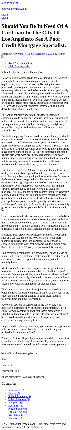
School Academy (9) (19, 396)
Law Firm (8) (15, 405)
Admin (61, 53)
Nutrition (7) (15, 418)
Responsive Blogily (12, 427)
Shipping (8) (15, 402)
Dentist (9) (14, 393)
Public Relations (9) (19, 399)
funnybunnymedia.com (14, 8)
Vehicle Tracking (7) (19, 411)
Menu (4, 14)
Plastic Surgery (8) (18, 408)
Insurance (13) (16, 390)
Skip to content (9, 2)
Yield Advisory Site (19, 66)
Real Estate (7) (16, 414)
